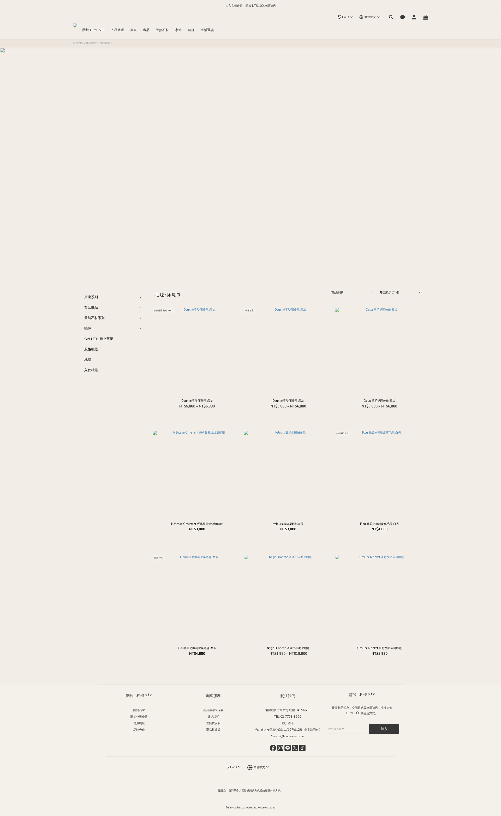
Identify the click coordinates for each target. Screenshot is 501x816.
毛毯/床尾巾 (105, 43)
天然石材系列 (94, 318)
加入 (384, 729)
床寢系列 (91, 297)
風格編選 (91, 349)
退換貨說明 (213, 723)
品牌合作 (139, 730)
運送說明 (213, 717)
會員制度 (139, 723)
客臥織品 (91, 43)
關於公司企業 (139, 717)
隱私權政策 (213, 730)
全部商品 (78, 43)
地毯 (87, 359)
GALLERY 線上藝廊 (98, 339)
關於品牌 (139, 710)
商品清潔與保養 (213, 710)
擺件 (87, 328)
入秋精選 (91, 370)
